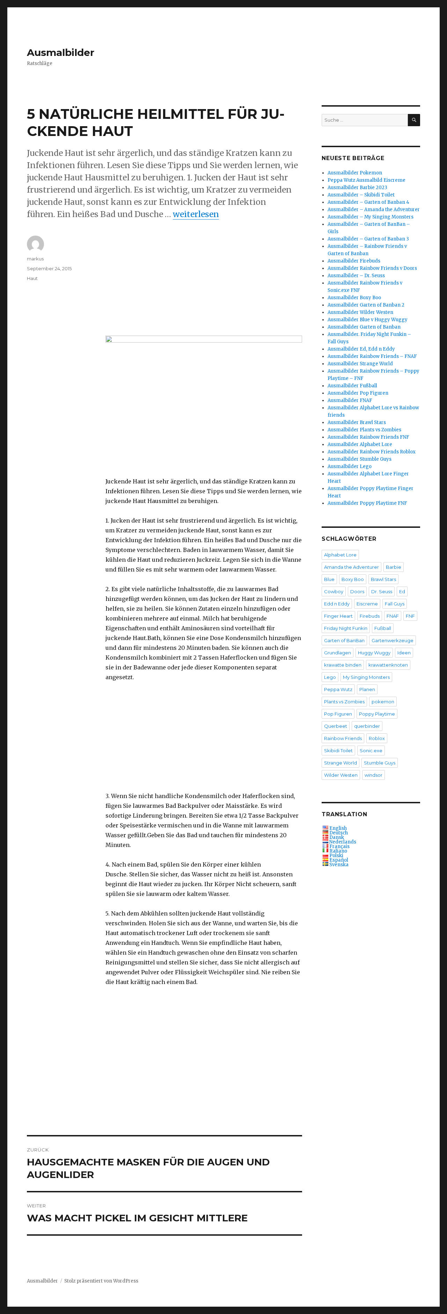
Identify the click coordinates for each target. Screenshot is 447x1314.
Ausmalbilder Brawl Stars (357, 422)
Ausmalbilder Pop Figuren (358, 393)
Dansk (336, 837)
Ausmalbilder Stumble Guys (359, 459)
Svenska (339, 865)
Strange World (340, 763)
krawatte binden (342, 665)
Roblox (377, 738)
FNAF (393, 616)
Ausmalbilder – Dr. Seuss (356, 276)
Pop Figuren (338, 714)
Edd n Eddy (337, 603)
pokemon (383, 701)
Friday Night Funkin (345, 628)
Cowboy (333, 591)
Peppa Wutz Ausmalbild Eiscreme (366, 180)
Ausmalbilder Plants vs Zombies (364, 430)
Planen (367, 689)
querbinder (367, 726)
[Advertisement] (205, 286)
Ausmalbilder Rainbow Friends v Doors (372, 268)
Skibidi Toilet (338, 750)
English (338, 828)
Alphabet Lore (340, 555)
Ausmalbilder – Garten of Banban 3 (368, 239)
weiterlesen (196, 214)
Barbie (393, 567)
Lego (330, 677)
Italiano (338, 851)
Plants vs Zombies (344, 701)
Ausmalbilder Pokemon (355, 173)
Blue (329, 579)
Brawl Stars (383, 579)
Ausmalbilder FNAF (350, 400)
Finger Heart (338, 616)
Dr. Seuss (381, 591)
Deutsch (338, 833)
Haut (32, 278)
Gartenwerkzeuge (392, 640)
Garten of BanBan (344, 640)
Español (338, 860)
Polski (336, 856)
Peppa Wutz (338, 689)
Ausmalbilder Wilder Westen (360, 312)
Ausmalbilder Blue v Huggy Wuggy (368, 320)
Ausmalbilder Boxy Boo (354, 298)
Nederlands (342, 842)
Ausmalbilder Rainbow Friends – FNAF (372, 356)
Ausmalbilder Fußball (352, 386)
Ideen (404, 652)
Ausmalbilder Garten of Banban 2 (366, 305)
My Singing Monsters (366, 677)
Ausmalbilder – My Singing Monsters (370, 217)
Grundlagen (337, 652)
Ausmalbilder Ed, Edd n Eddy (361, 349)
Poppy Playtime (377, 714)
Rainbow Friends (343, 738)
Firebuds (370, 616)
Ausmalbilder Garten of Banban (364, 327)
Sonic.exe (371, 750)
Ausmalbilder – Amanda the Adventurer (374, 210)
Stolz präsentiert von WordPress (101, 1281)
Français (339, 846)
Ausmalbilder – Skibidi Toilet (361, 195)
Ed (402, 591)
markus (35, 258)
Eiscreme (367, 603)
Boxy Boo (353, 579)
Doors (357, 591)
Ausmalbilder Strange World (360, 364)
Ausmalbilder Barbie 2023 (357, 188)
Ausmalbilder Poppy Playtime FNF (367, 503)
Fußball (382, 628)
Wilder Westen (341, 775)
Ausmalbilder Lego (350, 466)
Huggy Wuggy (374, 652)
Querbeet (335, 726)
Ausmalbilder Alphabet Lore (360, 444)
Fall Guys (394, 603)
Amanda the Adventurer (351, 567)
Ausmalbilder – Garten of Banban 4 (368, 202)
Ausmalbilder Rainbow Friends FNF (368, 437)
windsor (373, 775)
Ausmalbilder (60, 52)
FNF (410, 616)
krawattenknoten (388, 665)
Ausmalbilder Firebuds (354, 261)
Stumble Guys (379, 763)
